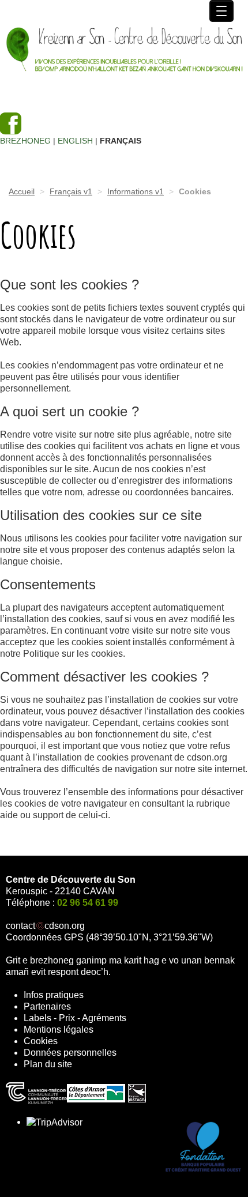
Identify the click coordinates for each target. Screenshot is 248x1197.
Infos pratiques (54, 995)
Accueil (22, 191)
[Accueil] (124, 50)
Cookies (41, 1041)
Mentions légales (58, 1029)
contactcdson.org (45, 926)
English (75, 140)
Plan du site (48, 1064)
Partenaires (47, 1006)
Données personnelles (70, 1052)
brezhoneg (25, 140)
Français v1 (71, 191)
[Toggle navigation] (221, 11)
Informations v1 (135, 191)
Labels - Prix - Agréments (75, 1018)
